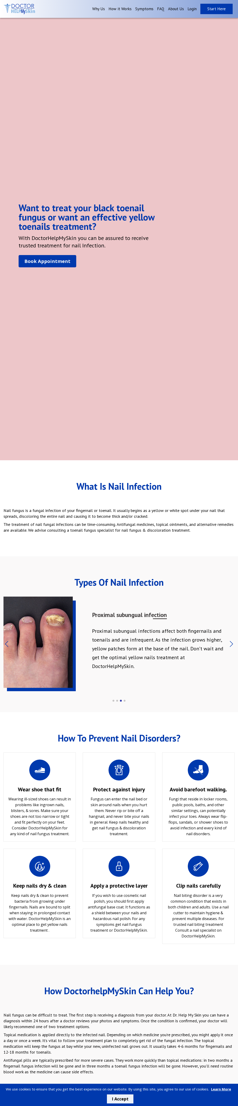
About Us (176, 8)
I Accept (120, 1099)
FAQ (160, 8)
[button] (231, 644)
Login (192, 8)
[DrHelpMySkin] (19, 9)
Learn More (221, 1089)
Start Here (216, 8)
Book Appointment (47, 261)
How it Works (120, 8)
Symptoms (144, 8)
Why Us (98, 8)
